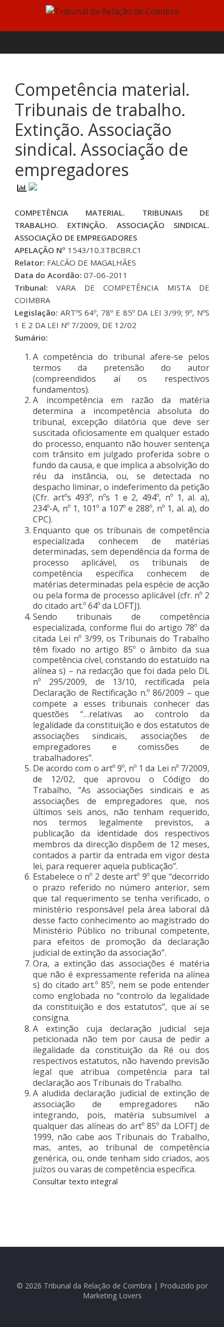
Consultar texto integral (75, 1181)
